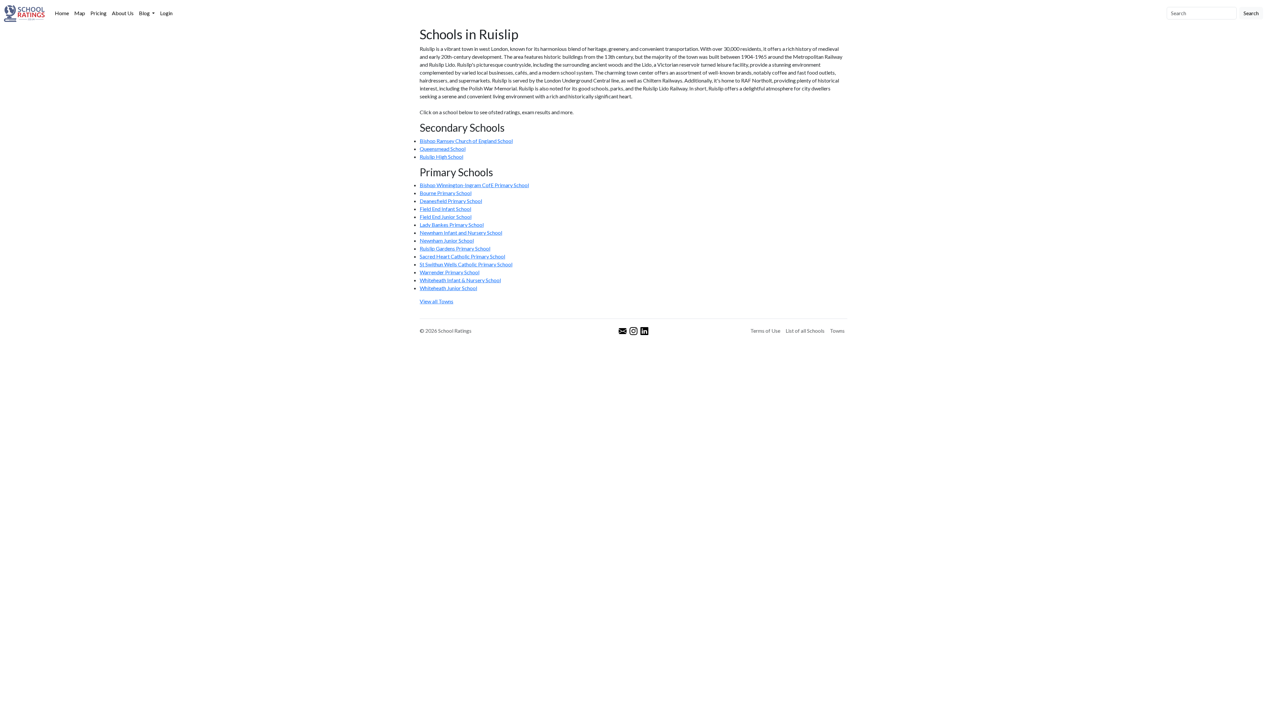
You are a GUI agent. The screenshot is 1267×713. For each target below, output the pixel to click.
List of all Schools (805, 330)
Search (1251, 13)
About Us (123, 13)
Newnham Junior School (447, 240)
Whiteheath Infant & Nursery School (460, 280)
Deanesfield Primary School (451, 201)
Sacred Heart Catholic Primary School (462, 256)
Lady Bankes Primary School (452, 224)
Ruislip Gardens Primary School (455, 248)
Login (166, 13)
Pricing (98, 13)
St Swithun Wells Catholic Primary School (466, 264)
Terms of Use (765, 330)
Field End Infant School (445, 209)
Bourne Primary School (445, 193)
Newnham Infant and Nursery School (461, 232)
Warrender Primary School (449, 272)
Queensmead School (443, 149)
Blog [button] (145, 13)
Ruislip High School (441, 156)
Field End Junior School (445, 217)
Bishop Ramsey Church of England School (466, 141)
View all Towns (436, 301)
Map (79, 13)
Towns (837, 330)
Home (62, 13)
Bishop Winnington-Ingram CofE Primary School (474, 185)
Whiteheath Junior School (448, 288)
